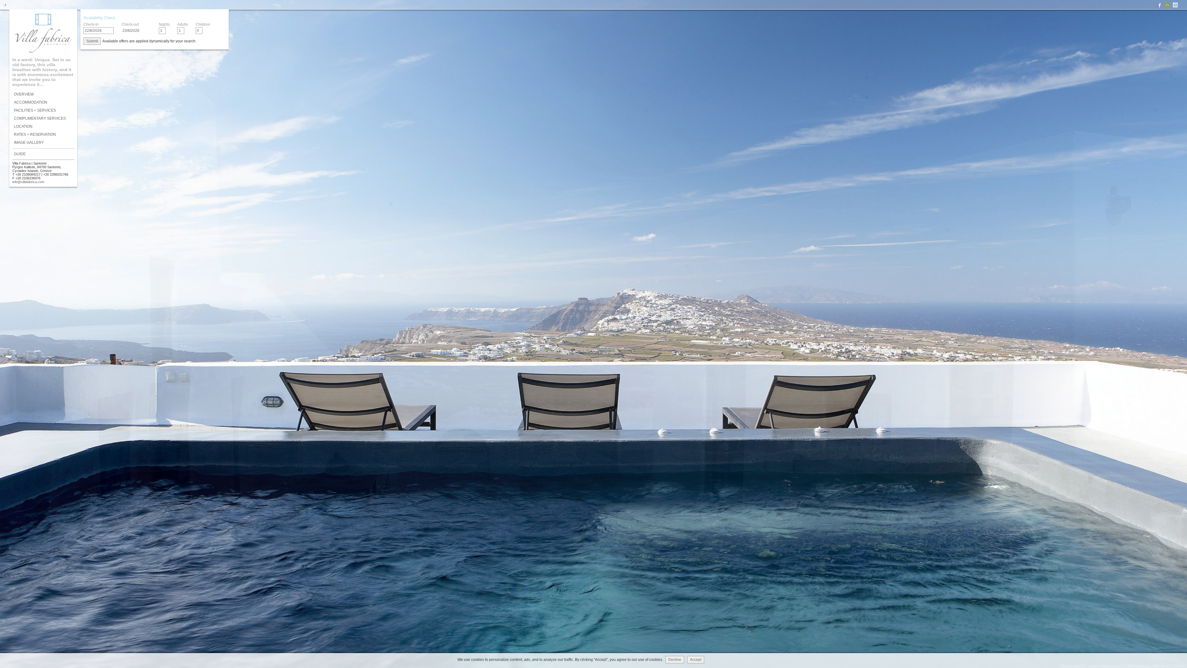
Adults (182, 24)
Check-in (91, 24)
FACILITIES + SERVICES (35, 110)
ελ (1175, 5)
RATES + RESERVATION (35, 134)
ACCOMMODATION (30, 102)
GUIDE (20, 154)
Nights (164, 24)
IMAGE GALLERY (29, 142)
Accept (695, 659)
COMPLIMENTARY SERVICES (40, 118)
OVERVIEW (24, 94)
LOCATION (23, 126)
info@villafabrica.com (28, 182)
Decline (674, 659)
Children (203, 24)
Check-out (130, 24)
